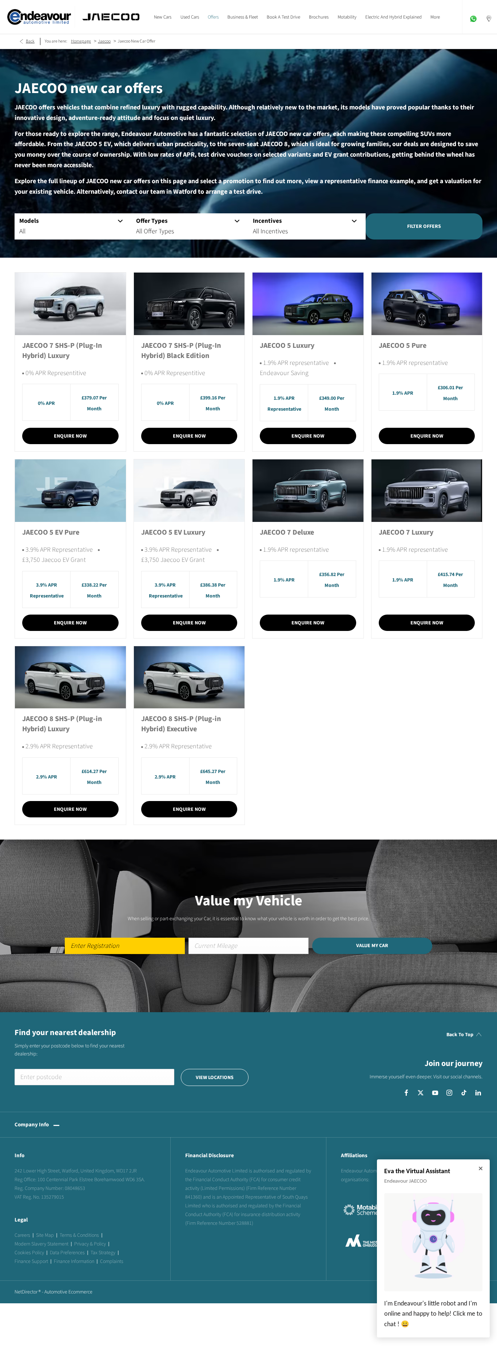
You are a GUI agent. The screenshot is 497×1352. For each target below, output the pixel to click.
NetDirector (27, 1292)
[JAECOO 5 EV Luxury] (189, 490)
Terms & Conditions (79, 1235)
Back (30, 41)
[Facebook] (406, 1092)
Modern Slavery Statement (41, 1244)
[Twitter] (420, 1092)
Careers (22, 1235)
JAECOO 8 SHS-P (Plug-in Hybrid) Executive (181, 724)
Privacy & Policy (90, 1244)
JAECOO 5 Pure (402, 346)
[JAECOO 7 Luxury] (426, 490)
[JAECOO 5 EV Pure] (70, 490)
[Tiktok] (464, 1092)
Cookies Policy (29, 1252)
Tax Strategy (103, 1252)
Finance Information (74, 1261)
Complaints (111, 1261)
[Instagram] (449, 1092)
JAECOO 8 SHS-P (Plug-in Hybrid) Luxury (62, 724)
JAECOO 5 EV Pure (50, 532)
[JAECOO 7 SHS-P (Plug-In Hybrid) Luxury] (70, 304)
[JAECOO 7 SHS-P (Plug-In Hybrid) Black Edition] (189, 304)
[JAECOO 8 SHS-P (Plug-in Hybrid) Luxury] (70, 677)
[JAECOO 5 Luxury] (308, 304)
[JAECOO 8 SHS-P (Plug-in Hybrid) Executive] (189, 677)
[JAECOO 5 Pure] (426, 304)
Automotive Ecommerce (68, 1292)
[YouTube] (435, 1092)
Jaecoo (104, 41)
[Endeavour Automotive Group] (39, 16)
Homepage (81, 41)
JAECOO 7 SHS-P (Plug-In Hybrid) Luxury (62, 351)
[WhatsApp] (473, 17)
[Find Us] (489, 17)
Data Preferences (67, 1252)
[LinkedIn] (478, 1092)
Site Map (45, 1235)
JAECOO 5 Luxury (287, 346)
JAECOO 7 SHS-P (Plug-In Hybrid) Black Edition (181, 351)
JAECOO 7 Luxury (406, 532)
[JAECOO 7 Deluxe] (308, 490)
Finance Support (31, 1261)
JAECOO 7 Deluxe (287, 532)
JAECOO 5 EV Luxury (173, 532)
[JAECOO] (111, 16)
